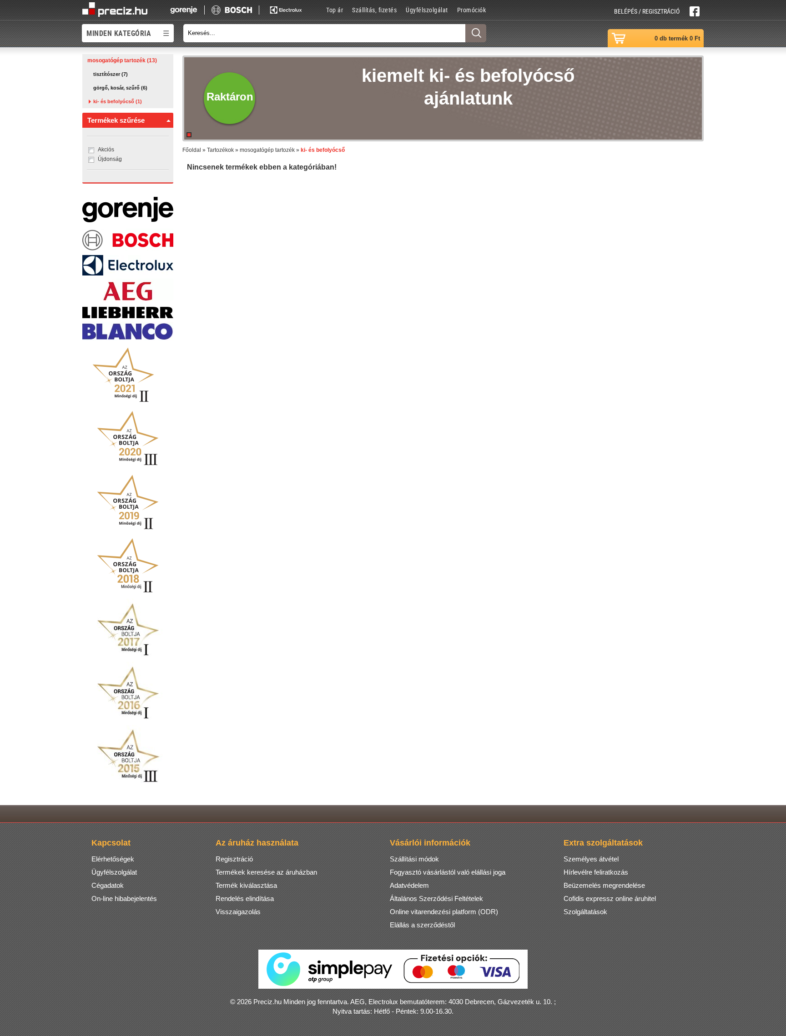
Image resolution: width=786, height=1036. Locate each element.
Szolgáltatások (585, 912)
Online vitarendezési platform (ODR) (444, 912)
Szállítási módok (414, 859)
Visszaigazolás (238, 912)
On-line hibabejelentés (124, 898)
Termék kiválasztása (246, 885)
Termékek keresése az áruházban (266, 872)
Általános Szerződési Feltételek (436, 898)
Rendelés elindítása (245, 898)
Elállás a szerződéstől (422, 925)
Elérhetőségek (112, 859)
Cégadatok (107, 885)
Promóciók (471, 9)
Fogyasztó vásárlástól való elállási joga (447, 872)
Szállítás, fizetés (374, 9)
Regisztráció (234, 859)
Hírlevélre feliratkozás (596, 872)
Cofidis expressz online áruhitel (610, 898)
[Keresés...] (475, 33)
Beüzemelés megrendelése (604, 885)
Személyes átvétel (591, 859)
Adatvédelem (409, 885)
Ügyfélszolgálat (427, 9)
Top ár (334, 9)
